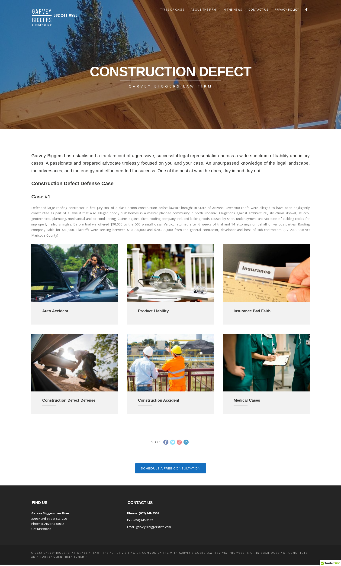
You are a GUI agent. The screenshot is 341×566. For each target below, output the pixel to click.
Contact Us (258, 10)
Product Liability (153, 311)
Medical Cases (247, 400)
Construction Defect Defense (68, 400)
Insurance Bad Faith (252, 311)
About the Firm (203, 10)
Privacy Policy (287, 10)
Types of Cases (172, 10)
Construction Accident (158, 400)
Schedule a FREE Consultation (170, 468)
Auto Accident (55, 311)
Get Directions (41, 529)
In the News (232, 10)
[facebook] (306, 10)
